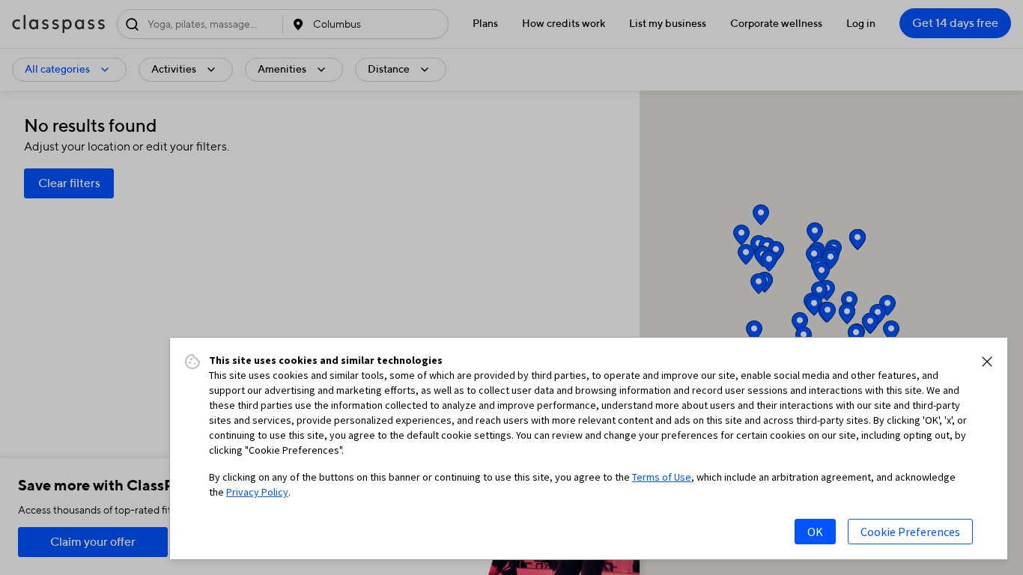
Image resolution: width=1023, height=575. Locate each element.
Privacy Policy (257, 492)
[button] (987, 361)
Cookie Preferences (910, 531)
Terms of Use (661, 477)
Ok (815, 531)
